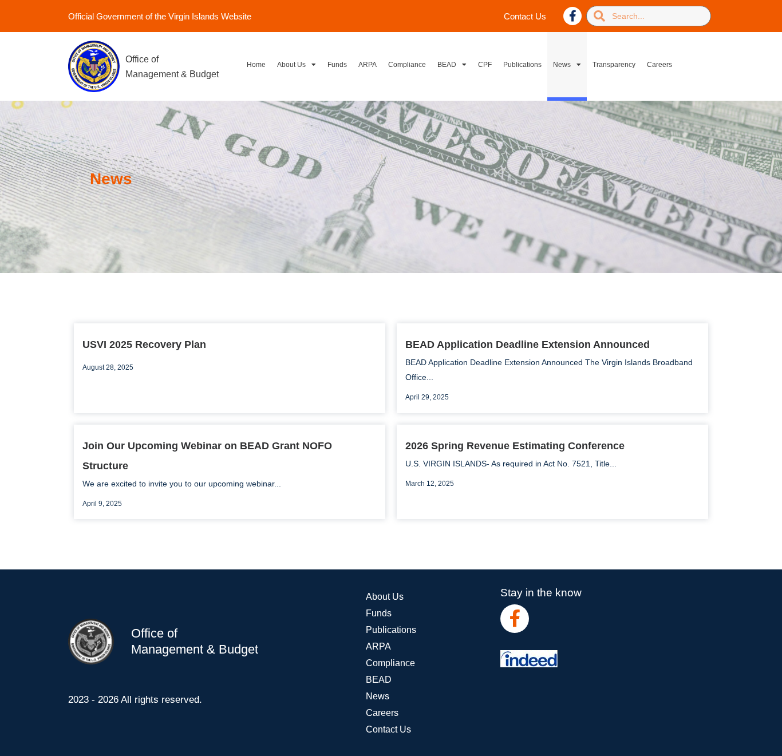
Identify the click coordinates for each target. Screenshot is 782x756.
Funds (337, 65)
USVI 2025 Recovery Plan (144, 344)
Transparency (614, 65)
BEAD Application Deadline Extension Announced (527, 344)
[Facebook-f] (572, 16)
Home (256, 65)
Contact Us (525, 16)
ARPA (367, 65)
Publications (522, 65)
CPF (485, 65)
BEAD (446, 65)
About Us (291, 65)
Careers (659, 65)
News (562, 65)
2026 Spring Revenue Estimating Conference (515, 446)
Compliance (407, 65)
